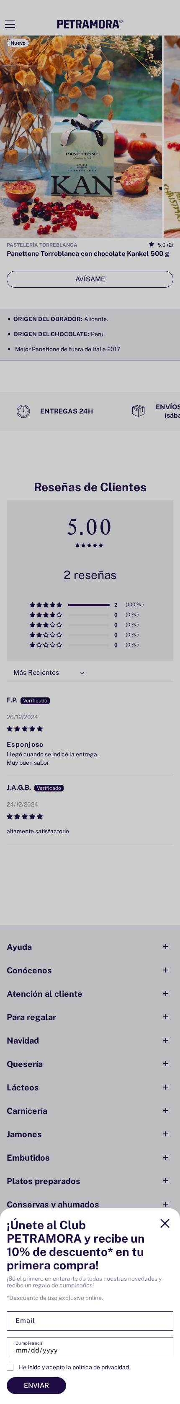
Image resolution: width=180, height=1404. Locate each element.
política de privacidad (100, 1367)
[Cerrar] (165, 1223)
